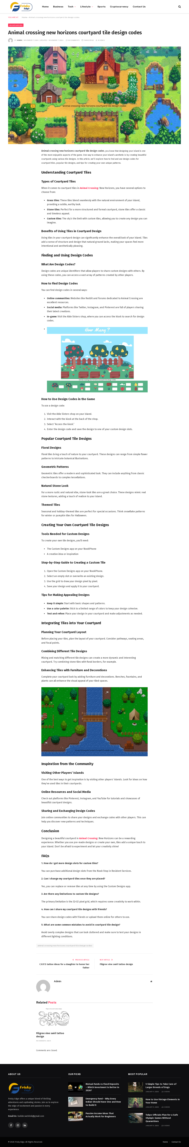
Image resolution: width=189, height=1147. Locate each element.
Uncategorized (15, 25)
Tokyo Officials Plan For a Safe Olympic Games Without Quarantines (162, 1118)
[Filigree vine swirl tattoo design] (53, 1018)
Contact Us (139, 6)
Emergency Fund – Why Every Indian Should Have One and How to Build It (103, 1101)
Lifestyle (85, 6)
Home (45, 6)
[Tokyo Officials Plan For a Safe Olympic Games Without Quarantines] (135, 1118)
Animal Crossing (89, 188)
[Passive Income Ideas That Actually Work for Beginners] (75, 1117)
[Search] (179, 6)
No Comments (74, 40)
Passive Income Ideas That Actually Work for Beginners (101, 1115)
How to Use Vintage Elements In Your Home (163, 1101)
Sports (101, 6)
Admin (19, 40)
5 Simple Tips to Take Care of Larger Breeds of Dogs (161, 1085)
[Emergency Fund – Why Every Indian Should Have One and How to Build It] (75, 1102)
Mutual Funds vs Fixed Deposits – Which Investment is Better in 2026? (102, 1087)
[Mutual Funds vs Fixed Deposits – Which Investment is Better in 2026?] (75, 1087)
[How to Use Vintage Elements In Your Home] (135, 1103)
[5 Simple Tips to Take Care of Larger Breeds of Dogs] (135, 1087)
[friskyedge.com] (21, 6)
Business (58, 6)
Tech (70, 6)
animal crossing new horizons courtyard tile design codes (65, 946)
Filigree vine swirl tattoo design (116, 964)
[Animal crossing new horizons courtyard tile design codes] (94, 95)
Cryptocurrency (119, 6)
